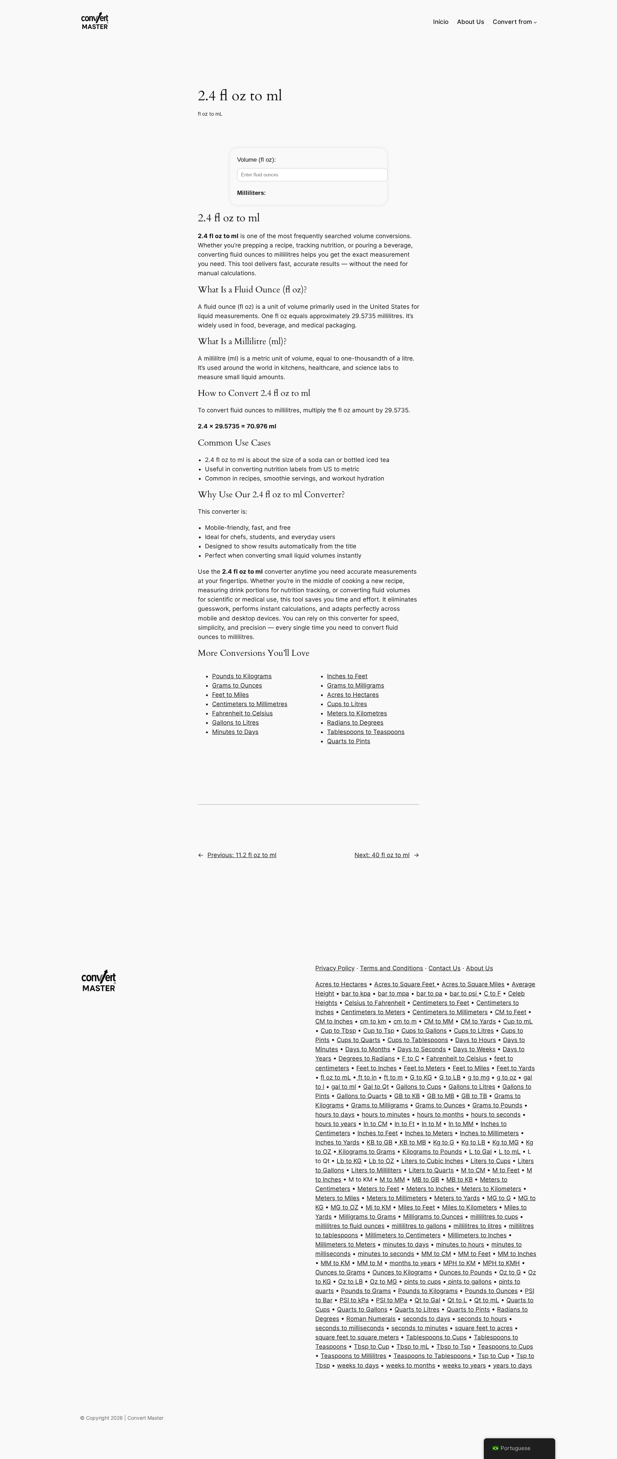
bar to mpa (393, 993)
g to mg (479, 1077)
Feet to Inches (376, 1068)
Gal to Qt (376, 1086)
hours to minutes (386, 1114)
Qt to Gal (427, 1300)
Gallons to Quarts (362, 1096)
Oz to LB (350, 1281)
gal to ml (343, 1086)
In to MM (460, 1123)
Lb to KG (349, 1160)
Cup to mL (518, 1021)
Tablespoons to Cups (436, 1337)
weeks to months (410, 1365)
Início (440, 21)
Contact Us (444, 968)
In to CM (375, 1123)
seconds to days (426, 1318)
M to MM (392, 1179)
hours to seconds (496, 1114)
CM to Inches (334, 1021)
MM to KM (335, 1263)
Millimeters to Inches (477, 1235)
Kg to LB (473, 1142)
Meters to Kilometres (357, 713)
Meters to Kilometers (491, 1188)
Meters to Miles (337, 1198)
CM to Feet (510, 1012)
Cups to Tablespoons (417, 1039)
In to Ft (405, 1123)
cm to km (373, 1021)
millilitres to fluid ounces (350, 1225)
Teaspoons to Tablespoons (433, 1355)
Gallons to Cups (418, 1086)
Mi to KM (378, 1207)
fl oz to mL (210, 114)
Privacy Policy (335, 968)
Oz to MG (383, 1281)
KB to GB (379, 1142)
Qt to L (457, 1300)
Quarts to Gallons (362, 1309)
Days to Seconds (421, 1049)
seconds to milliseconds (349, 1328)
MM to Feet (474, 1253)
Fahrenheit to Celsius (242, 713)
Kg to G (443, 1142)
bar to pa (429, 993)
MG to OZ (344, 1207)
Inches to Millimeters (489, 1133)
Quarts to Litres (417, 1309)
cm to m (405, 1021)
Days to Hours (475, 1039)
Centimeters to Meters (373, 1012)
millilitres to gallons (419, 1225)
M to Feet (506, 1170)
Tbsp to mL (412, 1346)
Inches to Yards (337, 1142)
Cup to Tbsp (338, 1030)
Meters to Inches (431, 1188)
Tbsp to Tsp (453, 1346)
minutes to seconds (386, 1253)
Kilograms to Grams (366, 1151)
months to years (413, 1263)
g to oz (506, 1077)
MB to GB (425, 1179)
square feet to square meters (357, 1337)
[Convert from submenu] (535, 22)
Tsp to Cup (493, 1355)
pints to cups (422, 1281)
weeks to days (358, 1365)
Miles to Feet (416, 1207)
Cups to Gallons (424, 1030)
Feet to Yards (516, 1068)
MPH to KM (459, 1263)
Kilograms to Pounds (432, 1151)
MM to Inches (517, 1253)
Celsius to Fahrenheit (375, 1002)
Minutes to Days (235, 731)
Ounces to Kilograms (402, 1272)
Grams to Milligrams (355, 685)
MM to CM (436, 1253)
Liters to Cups (491, 1160)
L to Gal (480, 1151)
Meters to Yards (457, 1198)
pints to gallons (469, 1281)
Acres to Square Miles (473, 984)
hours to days (335, 1114)
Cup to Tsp (378, 1030)
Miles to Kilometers (469, 1207)
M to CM (473, 1170)
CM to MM (438, 1021)
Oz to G (510, 1272)
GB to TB (474, 1096)
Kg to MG (505, 1142)
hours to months (440, 1114)
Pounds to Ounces (491, 1290)
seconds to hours (482, 1318)
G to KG (421, 1077)
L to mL (510, 1151)
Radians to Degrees (355, 722)
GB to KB (407, 1096)
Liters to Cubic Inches (432, 1160)
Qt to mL (486, 1300)
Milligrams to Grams (367, 1216)
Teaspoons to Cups (505, 1346)
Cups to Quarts (358, 1039)
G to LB (450, 1077)
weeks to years (464, 1365)
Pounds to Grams (366, 1290)
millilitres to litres (477, 1225)
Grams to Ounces (237, 685)
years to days (512, 1365)
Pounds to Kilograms (242, 676)
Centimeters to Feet (440, 1002)
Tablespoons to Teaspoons (366, 731)
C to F (492, 993)
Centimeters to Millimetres (249, 704)
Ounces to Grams (340, 1272)
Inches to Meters (429, 1133)
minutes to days (406, 1244)
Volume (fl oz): (256, 159)
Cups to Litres (347, 704)
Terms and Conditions (391, 968)
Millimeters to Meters (345, 1244)
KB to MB (412, 1142)
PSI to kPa (354, 1300)
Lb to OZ (381, 1160)
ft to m (393, 1077)
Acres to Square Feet (405, 984)
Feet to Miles (230, 694)
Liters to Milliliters (376, 1170)
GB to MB (440, 1096)
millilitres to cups (494, 1216)
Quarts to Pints (348, 741)
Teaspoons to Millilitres (353, 1355)
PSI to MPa (391, 1300)
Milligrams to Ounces (433, 1216)
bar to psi (464, 993)
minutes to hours (460, 1244)
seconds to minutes (419, 1328)
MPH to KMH (501, 1263)
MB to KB (459, 1179)
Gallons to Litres (235, 722)
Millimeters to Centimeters (403, 1235)
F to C (410, 1058)
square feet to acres (484, 1328)
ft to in (366, 1077)
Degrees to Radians (366, 1058)
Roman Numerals (371, 1318)
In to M (431, 1123)
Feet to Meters (425, 1068)
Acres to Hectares (353, 694)
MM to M (369, 1263)
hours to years (335, 1123)
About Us (479, 968)
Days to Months (367, 1049)
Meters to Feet (378, 1188)
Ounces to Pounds (465, 1272)
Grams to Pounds (497, 1105)
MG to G (499, 1198)
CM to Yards (478, 1021)
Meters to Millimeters (397, 1198)
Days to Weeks (474, 1049)
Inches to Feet (347, 676)
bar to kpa (356, 993)
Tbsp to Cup (371, 1346)
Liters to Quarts (431, 1170)
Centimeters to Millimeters (450, 1012)
